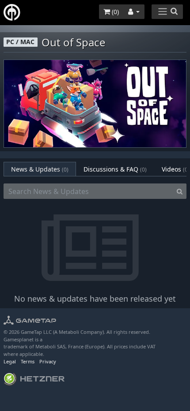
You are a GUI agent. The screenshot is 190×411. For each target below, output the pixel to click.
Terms (27, 361)
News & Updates (39, 169)
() (114, 11)
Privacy (47, 361)
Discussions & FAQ (115, 169)
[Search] (179, 191)
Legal (10, 361)
